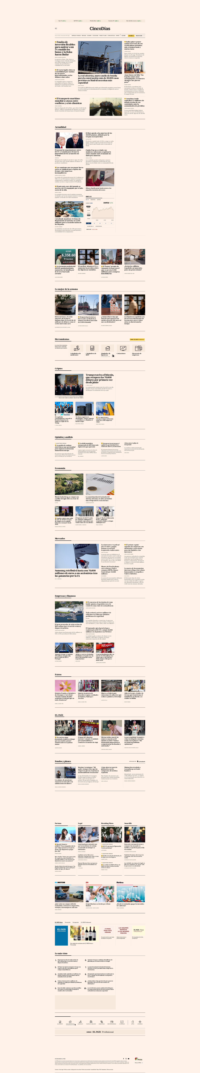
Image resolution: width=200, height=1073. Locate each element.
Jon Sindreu (103, 850)
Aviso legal (61, 1069)
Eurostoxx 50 (111, 20)
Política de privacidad (85, 1069)
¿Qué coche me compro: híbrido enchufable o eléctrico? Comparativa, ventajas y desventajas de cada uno (67, 905)
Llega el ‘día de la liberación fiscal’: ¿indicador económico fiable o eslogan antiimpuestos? (105, 520)
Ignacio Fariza (58, 192)
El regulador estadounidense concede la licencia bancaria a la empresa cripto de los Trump (63, 420)
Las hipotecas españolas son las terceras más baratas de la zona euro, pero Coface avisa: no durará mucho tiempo (134, 320)
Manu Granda (81, 85)
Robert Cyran (104, 869)
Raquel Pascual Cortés (60, 175)
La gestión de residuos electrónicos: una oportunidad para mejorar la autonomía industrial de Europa (65, 448)
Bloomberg (103, 576)
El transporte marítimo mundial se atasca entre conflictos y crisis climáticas (68, 101)
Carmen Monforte (90, 502)
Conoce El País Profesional (137, 339)
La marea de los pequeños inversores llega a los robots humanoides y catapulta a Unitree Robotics (134, 571)
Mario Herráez (58, 909)
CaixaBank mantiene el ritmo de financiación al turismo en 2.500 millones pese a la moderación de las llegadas (68, 221)
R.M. (56, 578)
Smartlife (128, 823)
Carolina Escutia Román (129, 747)
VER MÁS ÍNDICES (99, 226)
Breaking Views (107, 823)
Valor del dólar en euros (131, 20)
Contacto (57, 1069)
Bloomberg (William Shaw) (61, 327)
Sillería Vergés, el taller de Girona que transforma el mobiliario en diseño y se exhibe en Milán (133, 696)
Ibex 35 (60, 20)
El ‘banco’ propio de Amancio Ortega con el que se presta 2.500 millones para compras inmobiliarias (110, 270)
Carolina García (105, 749)
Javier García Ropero (59, 79)
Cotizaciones (95, 35)
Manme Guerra (127, 84)
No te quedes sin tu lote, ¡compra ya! (137, 938)
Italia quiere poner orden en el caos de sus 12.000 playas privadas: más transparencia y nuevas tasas (133, 45)
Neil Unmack (80, 456)
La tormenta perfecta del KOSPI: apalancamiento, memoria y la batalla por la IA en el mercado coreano (65, 270)
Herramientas (62, 339)
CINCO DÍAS (126, 452)
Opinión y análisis (64, 437)
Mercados (84, 35)
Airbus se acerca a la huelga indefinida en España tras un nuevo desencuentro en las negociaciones (84, 657)
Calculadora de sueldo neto (75, 354)
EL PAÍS (122, 35)
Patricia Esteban (81, 851)
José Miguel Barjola (82, 859)
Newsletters (104, 1069)
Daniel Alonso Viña (59, 703)
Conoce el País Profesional (100, 1031)
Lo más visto (61, 953)
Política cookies (67, 1069)
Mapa (98, 1069)
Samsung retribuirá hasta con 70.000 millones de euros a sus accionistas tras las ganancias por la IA (76, 573)
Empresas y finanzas (76, 35)
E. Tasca (87, 385)
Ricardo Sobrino (58, 226)
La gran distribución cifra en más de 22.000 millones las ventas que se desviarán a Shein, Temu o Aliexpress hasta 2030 (105, 657)
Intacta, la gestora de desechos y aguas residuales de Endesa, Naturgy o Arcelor (88, 696)
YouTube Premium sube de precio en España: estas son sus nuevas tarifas (134, 856)
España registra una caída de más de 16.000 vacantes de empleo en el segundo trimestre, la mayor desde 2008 (64, 521)
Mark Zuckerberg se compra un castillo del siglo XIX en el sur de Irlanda (67, 498)
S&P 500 (76, 20)
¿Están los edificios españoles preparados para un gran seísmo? (133, 268)
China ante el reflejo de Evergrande (131, 444)
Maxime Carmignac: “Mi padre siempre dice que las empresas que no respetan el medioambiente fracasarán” (88, 770)
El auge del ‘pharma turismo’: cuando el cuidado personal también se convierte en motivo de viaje (88, 740)
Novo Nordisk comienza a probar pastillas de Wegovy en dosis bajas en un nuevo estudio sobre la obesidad (69, 989)
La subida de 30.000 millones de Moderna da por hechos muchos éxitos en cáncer (110, 866)
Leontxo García (58, 747)
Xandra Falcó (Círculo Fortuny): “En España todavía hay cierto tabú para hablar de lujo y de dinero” (65, 868)
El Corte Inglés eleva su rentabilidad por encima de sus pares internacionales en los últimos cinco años (65, 73)
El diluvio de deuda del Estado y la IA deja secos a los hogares (111, 856)
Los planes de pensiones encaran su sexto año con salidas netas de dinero (64, 781)
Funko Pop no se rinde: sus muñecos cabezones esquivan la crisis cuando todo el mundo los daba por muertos (98, 152)
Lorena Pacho (127, 51)
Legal (80, 823)
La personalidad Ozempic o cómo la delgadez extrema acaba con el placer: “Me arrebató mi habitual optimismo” (134, 741)
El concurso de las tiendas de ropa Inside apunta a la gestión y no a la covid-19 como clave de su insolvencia (99, 604)
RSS (100, 1069)
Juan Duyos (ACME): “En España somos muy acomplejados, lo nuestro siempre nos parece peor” (134, 78)
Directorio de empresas (136, 354)
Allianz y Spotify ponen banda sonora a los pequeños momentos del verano (98, 189)
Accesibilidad (93, 1069)
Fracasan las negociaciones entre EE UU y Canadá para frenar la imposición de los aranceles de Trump (68, 152)
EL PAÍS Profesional (86, 922)
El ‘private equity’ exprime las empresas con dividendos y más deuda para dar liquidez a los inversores (134, 548)
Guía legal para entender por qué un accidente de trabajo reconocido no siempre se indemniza (87, 846)
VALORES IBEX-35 (90, 226)
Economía (89, 35)
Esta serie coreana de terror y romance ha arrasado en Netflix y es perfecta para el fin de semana (134, 846)
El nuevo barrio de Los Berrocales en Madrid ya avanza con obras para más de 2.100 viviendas (87, 319)
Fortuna (58, 823)
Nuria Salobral (58, 106)
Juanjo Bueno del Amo (129, 273)
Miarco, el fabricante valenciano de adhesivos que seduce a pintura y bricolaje (111, 695)
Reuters (87, 618)
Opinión (117, 35)
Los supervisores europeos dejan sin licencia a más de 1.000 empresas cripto (104, 420)
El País (56, 502)
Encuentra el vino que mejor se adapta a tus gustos (107, 938)
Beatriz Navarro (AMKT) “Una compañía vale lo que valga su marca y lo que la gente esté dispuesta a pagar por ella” (65, 847)
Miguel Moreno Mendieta (60, 57)
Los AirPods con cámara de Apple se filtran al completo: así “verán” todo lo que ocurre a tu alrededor (134, 864)
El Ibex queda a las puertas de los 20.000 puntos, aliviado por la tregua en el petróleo (99, 135)
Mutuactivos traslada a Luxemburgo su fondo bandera (132, 769)
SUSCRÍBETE (131, 35)
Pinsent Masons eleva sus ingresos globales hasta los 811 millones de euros (87, 864)
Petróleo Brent (93, 20)
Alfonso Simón (104, 277)
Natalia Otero (89, 158)
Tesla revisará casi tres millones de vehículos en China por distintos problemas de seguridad (98, 614)
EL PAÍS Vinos (59, 922)
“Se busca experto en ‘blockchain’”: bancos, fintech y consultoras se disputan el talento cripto (84, 419)
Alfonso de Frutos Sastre (130, 851)
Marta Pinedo (127, 701)
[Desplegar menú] (56, 28)
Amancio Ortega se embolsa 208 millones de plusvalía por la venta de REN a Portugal (64, 657)
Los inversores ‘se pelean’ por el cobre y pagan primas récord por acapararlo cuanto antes (110, 547)
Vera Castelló (104, 781)
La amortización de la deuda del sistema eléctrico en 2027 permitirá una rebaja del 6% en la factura (99, 498)
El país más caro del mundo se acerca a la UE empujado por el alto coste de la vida (69, 188)
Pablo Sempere (99, 524)
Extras (58, 674)
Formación (67, 922)
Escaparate (76, 922)
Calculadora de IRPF (91, 354)
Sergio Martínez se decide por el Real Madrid (98, 905)
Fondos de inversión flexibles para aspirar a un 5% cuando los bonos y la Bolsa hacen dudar (65, 48)
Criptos (58, 368)
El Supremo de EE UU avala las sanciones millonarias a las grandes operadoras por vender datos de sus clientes (84, 520)
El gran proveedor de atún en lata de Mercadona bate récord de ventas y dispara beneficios (68, 626)
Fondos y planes (103, 35)
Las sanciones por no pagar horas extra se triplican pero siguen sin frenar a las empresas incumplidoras (69, 170)
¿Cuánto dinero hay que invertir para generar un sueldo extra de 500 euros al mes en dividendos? (111, 319)
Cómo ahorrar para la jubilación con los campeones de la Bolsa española (109, 770)
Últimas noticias (111, 35)
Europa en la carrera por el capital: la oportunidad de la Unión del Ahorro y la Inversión (111, 445)
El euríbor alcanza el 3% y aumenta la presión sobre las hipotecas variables (88, 268)
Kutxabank (141, 761)
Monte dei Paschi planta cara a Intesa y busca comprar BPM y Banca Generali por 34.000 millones (110, 570)
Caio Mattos (88, 139)
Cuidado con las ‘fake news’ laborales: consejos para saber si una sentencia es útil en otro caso (88, 856)
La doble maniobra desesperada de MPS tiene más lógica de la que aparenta (88, 445)
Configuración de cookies (76, 1069)
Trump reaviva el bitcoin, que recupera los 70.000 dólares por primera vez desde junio (100, 379)
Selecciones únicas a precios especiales (121, 938)
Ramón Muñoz (78, 524)
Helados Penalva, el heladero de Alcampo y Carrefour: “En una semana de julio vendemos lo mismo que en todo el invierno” (65, 697)
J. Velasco (80, 868)
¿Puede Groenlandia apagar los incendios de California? (130, 905)
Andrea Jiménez (81, 746)
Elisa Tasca (77, 423)
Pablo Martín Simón (128, 554)
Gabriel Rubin (104, 859)
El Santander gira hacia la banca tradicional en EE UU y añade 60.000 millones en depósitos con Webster (99, 630)
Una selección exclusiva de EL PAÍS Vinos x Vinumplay (81, 944)
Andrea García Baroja (60, 863)
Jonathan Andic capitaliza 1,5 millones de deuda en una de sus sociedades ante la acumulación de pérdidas (134, 102)
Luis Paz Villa (104, 700)
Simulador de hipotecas (105, 354)
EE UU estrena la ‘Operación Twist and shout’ (111, 847)
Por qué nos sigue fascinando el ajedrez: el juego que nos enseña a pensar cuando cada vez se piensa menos (65, 741)
